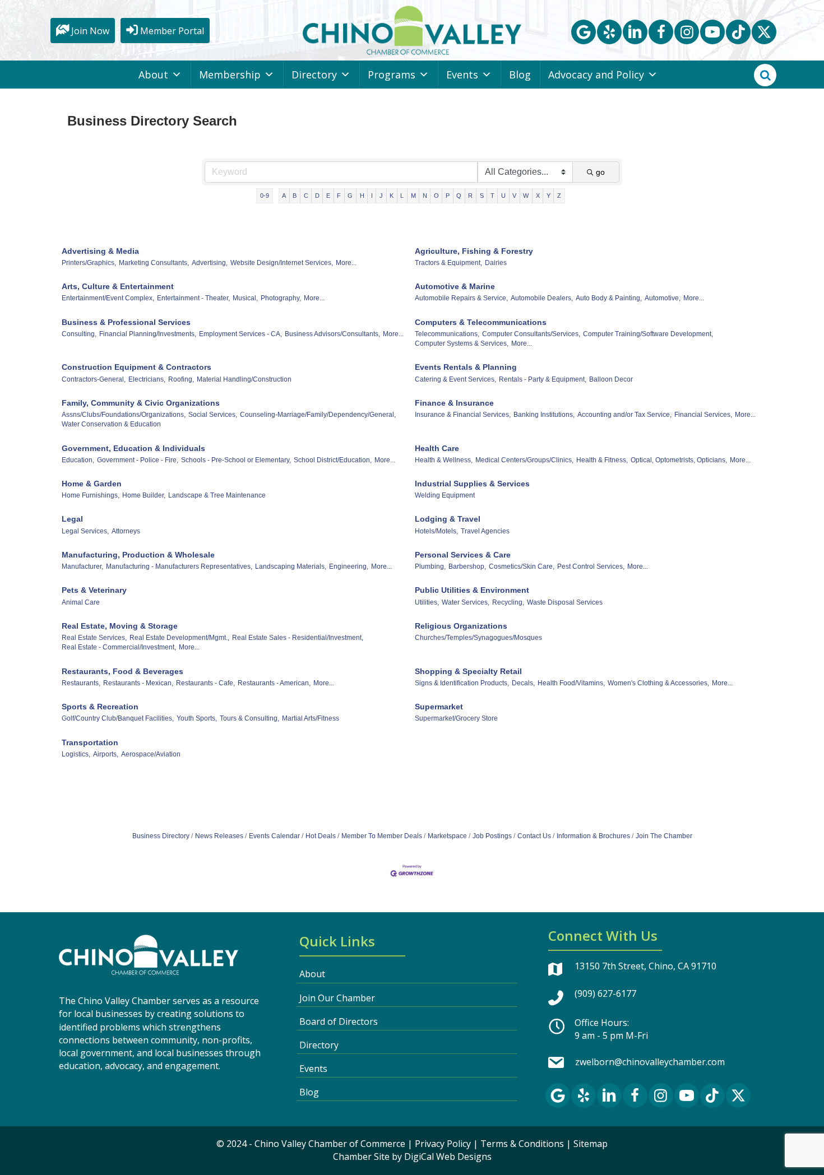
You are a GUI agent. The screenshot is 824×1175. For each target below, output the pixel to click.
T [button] (492, 195)
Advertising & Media (100, 251)
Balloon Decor (611, 379)
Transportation (90, 742)
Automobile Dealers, (542, 298)
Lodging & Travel (447, 518)
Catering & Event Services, (455, 379)
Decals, (523, 683)
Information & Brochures (593, 836)
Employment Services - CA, (240, 334)
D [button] (317, 195)
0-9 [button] (264, 195)
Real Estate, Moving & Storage (120, 625)
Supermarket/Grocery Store (456, 718)
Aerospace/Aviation (150, 754)
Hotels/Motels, (436, 531)
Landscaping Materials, (290, 566)
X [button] (538, 195)
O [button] (436, 195)
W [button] (526, 195)
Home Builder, (143, 495)
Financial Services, (703, 415)
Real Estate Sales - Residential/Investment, (297, 638)
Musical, (245, 298)
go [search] (600, 172)
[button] (583, 32)
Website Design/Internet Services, (281, 263)
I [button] (372, 195)
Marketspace (447, 836)
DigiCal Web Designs (448, 1156)
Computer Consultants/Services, (531, 334)
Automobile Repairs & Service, (461, 298)
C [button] (306, 195)
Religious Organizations (461, 625)
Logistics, (76, 754)
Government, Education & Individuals (133, 448)
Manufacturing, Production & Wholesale (138, 554)
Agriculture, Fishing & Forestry (474, 251)
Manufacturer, (82, 566)
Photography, (281, 298)
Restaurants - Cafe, (205, 683)
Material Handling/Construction (244, 379)
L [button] (402, 195)
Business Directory (160, 836)
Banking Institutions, (544, 415)
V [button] (514, 195)
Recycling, (508, 602)
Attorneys (126, 531)
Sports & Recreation (100, 706)
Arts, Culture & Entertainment (118, 286)
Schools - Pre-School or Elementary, (236, 460)
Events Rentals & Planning (466, 367)
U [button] (503, 195)
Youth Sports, (197, 718)
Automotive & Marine (455, 286)
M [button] (413, 195)
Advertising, (210, 263)
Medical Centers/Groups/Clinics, (524, 460)
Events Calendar (274, 836)
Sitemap (590, 1143)
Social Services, (212, 415)
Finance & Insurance (454, 402)
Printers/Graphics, (89, 263)
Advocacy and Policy (596, 74)
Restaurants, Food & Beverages (122, 671)
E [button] (328, 195)
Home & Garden (92, 483)
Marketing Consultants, (154, 263)
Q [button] (458, 195)
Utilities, (427, 602)
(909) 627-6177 (605, 993)
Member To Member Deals (381, 836)
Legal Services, (85, 531)
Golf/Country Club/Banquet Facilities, (118, 718)
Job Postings (492, 836)
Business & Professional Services (126, 322)
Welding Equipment (445, 495)
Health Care (437, 448)
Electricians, (146, 379)
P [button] (448, 195)
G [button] (350, 195)
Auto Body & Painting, (609, 298)
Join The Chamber (664, 836)
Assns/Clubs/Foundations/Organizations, (124, 415)
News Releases (219, 836)
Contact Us (534, 836)
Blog (520, 74)
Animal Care (81, 602)
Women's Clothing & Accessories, (658, 683)
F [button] (339, 195)
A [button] (284, 195)
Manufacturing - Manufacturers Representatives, (179, 566)
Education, (78, 460)
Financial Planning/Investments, (147, 334)
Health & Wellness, (444, 460)
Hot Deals (320, 836)
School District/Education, (333, 460)
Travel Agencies (485, 531)
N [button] (425, 195)
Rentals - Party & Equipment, (542, 379)
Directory (314, 74)
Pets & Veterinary (94, 590)
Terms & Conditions (522, 1143)
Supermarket (439, 706)
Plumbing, (430, 566)
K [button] (392, 195)
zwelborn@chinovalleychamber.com (650, 1062)
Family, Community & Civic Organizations (141, 402)
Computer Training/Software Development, (648, 334)
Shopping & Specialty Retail (468, 671)
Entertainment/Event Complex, (108, 298)
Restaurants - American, (274, 683)
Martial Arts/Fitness (310, 718)
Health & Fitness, (602, 460)
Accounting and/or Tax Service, (624, 415)
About (153, 74)
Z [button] (559, 195)
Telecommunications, (447, 334)
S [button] (482, 195)
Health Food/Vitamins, (571, 683)
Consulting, (79, 334)
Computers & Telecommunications (481, 322)
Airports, (105, 754)
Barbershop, (467, 566)
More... (346, 263)
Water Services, (465, 602)
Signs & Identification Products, (462, 683)
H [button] (362, 195)
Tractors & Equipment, (448, 263)
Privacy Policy (443, 1143)
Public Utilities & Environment (472, 590)
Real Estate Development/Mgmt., (179, 638)
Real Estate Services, (94, 638)
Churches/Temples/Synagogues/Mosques (478, 638)
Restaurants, (81, 683)
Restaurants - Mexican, (138, 683)
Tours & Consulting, (249, 718)
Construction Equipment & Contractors (136, 367)
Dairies (496, 263)
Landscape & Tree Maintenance (217, 495)
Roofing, (181, 379)
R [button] (470, 195)
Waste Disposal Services (565, 602)
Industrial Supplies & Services (472, 483)
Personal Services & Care (463, 554)
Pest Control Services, (590, 566)
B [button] (295, 195)
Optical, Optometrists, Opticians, (679, 460)
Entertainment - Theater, (193, 298)
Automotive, (663, 298)
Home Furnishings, (90, 495)
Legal (72, 518)
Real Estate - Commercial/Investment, (119, 647)
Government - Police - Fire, (137, 460)
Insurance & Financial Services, (463, 415)
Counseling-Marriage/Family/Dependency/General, (318, 415)
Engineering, (348, 566)
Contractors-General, (94, 379)
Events (462, 74)
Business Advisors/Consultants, (332, 334)
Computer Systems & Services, (461, 343)
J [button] (381, 195)
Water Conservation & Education (111, 424)
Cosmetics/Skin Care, (521, 566)
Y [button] (548, 195)
